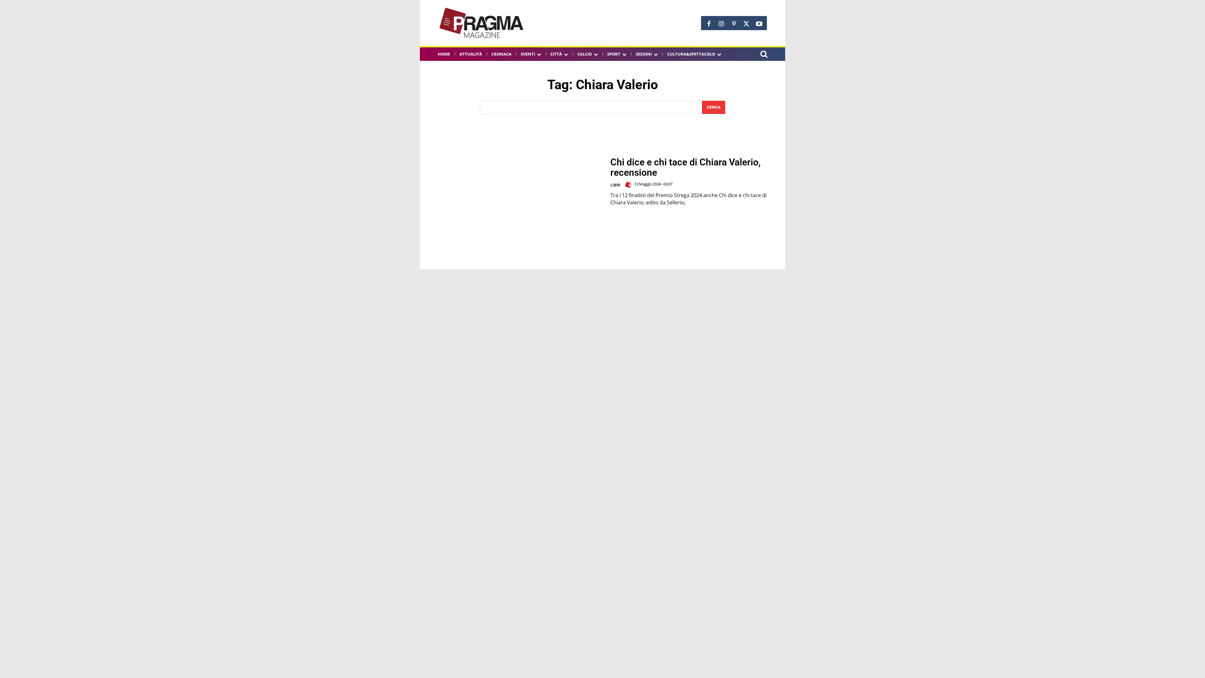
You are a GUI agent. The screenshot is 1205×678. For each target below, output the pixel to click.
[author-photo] (629, 185)
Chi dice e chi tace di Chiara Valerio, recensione (685, 167)
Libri (615, 185)
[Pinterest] (734, 24)
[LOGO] (482, 23)
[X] (746, 24)
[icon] (764, 55)
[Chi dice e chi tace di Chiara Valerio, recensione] (514, 181)
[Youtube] (759, 24)
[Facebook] (709, 24)
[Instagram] (721, 24)
